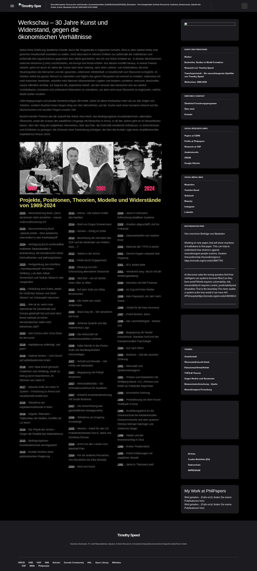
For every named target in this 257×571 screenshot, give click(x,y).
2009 (71, 300)
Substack (189, 195)
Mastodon (189, 184)
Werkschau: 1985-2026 (195, 82)
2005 (71, 428)
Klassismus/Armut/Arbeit (196, 367)
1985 (120, 453)
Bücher (188, 57)
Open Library (102, 562)
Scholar (56, 562)
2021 (22, 288)
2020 (22, 333)
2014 (71, 224)
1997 (120, 314)
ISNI (47, 562)
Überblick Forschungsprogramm (200, 103)
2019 (22, 344)
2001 (120, 253)
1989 (120, 399)
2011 (71, 260)
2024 (22, 244)
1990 (120, 392)
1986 (120, 446)
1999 (120, 289)
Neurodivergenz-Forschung (198, 389)
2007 (71, 361)
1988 (120, 435)
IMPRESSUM (194, 470)
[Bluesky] (226, 5)
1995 (120, 332)
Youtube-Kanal (191, 190)
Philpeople (43, 566)
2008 (71, 345)
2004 (71, 444)
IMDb (32, 566)
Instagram (189, 206)
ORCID (187, 157)
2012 (71, 253)
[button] (12, 5)
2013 (71, 231)
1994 (120, 348)
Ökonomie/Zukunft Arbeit (196, 362)
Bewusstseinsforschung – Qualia (200, 384)
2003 (120, 213)
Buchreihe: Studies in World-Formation (203, 62)
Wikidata (116, 562)
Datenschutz (194, 465)
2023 (22, 264)
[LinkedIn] (238, 5)
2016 (22, 402)
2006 (71, 417)
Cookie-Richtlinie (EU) (199, 459)
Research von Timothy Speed (199, 68)
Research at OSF (192, 146)
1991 (120, 366)
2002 (120, 235)
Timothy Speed (128, 535)
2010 (71, 267)
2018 (22, 366)
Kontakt (188, 114)
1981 (120, 464)
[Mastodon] (232, 5)
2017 (22, 387)
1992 (120, 354)
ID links (191, 454)
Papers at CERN (192, 135)
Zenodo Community (74, 562)
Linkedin (188, 212)
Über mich (189, 109)
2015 (22, 440)
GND (30, 562)
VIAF (39, 562)
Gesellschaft (190, 356)
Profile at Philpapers (194, 141)
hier (202, 501)
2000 (120, 282)
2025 (22, 213)
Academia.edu (191, 152)
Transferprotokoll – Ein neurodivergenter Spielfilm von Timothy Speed (209, 75)
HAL (89, 562)
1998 (120, 296)
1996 (120, 321)
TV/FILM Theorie (192, 373)
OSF (24, 566)
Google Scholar (192, 163)
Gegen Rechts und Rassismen (199, 378)
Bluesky (188, 201)
